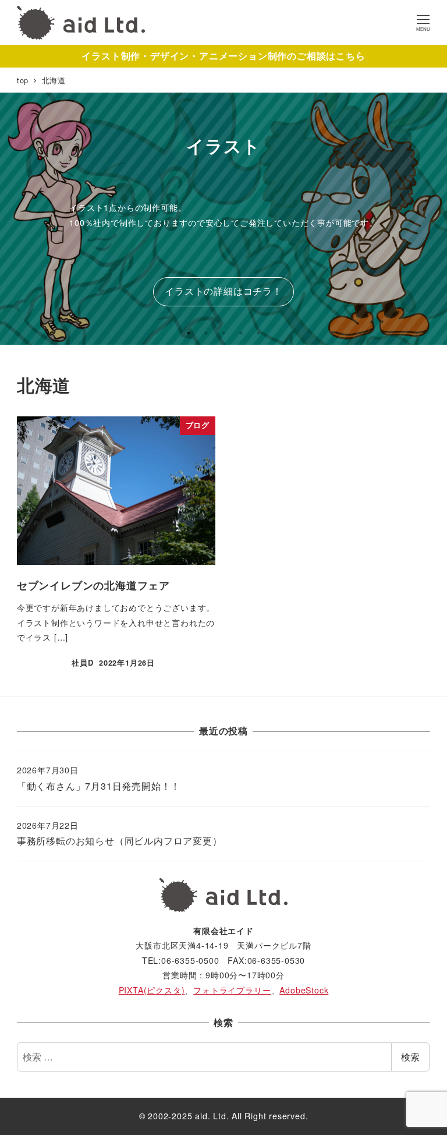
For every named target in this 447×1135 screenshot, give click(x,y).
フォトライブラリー (232, 990)
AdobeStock (303, 990)
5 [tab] (258, 333)
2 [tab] (206, 333)
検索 (410, 1056)
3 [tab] (223, 333)
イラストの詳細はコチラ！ (223, 291)
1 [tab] (188, 333)
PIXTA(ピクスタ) (152, 990)
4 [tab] (241, 333)
